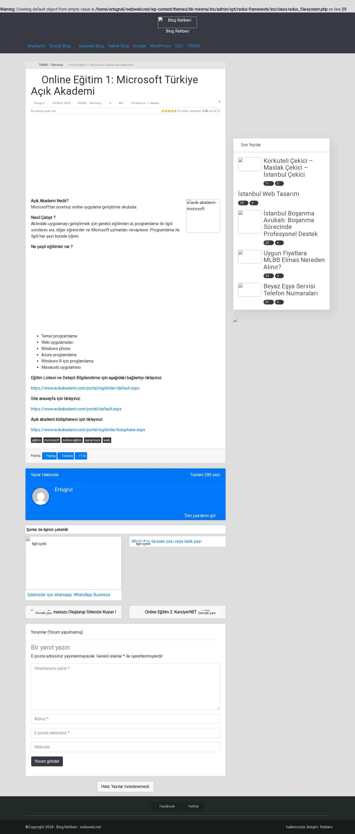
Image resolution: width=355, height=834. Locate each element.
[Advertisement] (125, 157)
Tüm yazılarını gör (200, 515)
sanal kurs (92, 440)
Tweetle (67, 456)
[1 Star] (163, 111)
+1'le (82, 456)
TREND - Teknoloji (89, 103)
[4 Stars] (172, 111)
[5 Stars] (175, 111)
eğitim (36, 440)
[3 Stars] (169, 111)
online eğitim (72, 440)
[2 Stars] (166, 111)
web (107, 440)
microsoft (51, 440)
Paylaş (50, 456)
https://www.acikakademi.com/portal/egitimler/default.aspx (85, 388)
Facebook (167, 806)
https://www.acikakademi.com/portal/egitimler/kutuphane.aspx (88, 429)
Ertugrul (39, 103)
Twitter (193, 806)
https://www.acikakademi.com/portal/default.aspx (76, 408)
